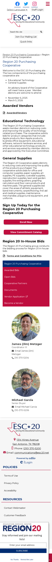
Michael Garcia (22, 400)
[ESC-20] (26, 20)
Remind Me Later (27, 559)
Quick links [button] (26, 41)
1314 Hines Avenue (28, 439)
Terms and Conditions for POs (24, 256)
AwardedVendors (17, 113)
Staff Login (37, 9)
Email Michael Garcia (26, 407)
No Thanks (15, 559)
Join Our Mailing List (26, 37)
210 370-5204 (21, 358)
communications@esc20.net (32, 452)
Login (26, 462)
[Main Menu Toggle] (48, 4)
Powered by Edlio (26, 458)
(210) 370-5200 (32, 448)
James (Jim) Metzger (27, 344)
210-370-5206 (21, 410)
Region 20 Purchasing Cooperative (21, 54)
